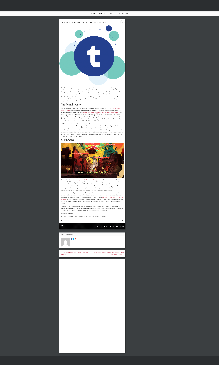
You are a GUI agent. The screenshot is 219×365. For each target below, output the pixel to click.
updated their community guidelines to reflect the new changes (100, 112)
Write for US (123, 13)
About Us (101, 13)
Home (93, 13)
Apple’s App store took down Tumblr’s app (86, 180)
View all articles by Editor (76, 241)
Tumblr (100, 226)
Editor (107, 226)
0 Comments (66, 220)
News (113, 226)
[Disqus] (92, 282)
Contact (112, 13)
